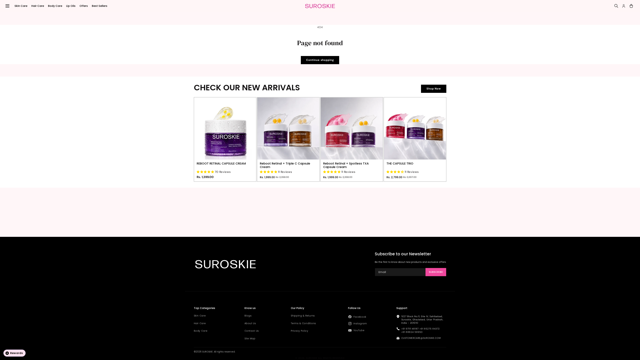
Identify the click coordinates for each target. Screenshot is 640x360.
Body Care (55, 6)
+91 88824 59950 (412, 332)
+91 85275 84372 (430, 328)
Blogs (248, 315)
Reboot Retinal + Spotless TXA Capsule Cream (346, 165)
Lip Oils (71, 6)
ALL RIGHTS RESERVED (331, 358)
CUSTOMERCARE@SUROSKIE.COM (421, 338)
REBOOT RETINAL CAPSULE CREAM (221, 163)
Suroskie (311, 358)
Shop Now (433, 88)
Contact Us (251, 330)
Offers (84, 6)
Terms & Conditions (303, 323)
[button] (7, 6)
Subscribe (436, 272)
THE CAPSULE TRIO (399, 163)
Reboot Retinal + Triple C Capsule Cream (285, 165)
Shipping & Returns (303, 315)
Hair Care (37, 6)
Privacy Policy (299, 330)
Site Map (250, 338)
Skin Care (20, 6)
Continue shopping (320, 60)
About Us (250, 323)
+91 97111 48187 (410, 328)
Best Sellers (99, 6)
